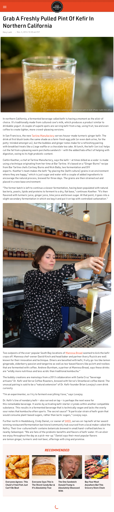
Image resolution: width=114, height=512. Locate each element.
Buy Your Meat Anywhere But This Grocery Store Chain (95, 484)
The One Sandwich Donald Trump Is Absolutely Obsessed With (69, 486)
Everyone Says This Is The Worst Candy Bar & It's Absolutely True (43, 484)
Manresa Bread (74, 352)
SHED (68, 421)
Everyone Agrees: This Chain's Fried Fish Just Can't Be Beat (17, 484)
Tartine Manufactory (43, 135)
